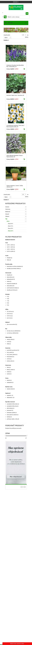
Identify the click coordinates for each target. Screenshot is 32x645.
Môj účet (15, 2)
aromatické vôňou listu (12, 406)
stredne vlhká (10, 339)
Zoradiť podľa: (7, 35)
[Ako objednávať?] (16, 463)
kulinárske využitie (11, 412)
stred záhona (10, 285)
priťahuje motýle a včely (12, 419)
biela (8, 367)
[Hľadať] (5, 17)
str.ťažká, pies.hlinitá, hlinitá (13, 268)
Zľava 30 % (10, 228)
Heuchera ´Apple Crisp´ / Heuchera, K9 (15, 95)
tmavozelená (10, 356)
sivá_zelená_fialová (11, 354)
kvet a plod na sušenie (12, 414)
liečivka (8, 416)
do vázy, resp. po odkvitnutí (13, 330)
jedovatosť (9, 410)
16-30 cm (9, 313)
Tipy (6, 218)
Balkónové (7, 211)
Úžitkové (7, 216)
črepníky (9, 275)
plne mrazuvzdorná (11, 324)
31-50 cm (9, 315)
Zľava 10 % (10, 230)
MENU (10, 23)
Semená (7, 206)
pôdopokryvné (10, 279)
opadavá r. (9, 395)
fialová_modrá (10, 369)
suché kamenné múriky (12, 287)
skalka (8, 281)
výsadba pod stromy (11, 290)
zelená (8, 358)
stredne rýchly (10, 389)
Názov (6, 37)
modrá (8, 371)
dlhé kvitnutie (10, 408)
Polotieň (9, 257)
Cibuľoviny (7, 209)
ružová (8, 373)
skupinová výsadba (11, 283)
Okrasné (7, 214)
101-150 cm (9, 311)
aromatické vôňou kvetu (12, 404)
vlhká (8, 343)
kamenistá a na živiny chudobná (14, 266)
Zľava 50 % (10, 223)
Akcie (8, 221)
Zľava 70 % (10, 226)
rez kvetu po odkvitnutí (12, 333)
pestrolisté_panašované (12, 350)
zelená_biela (10, 361)
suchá (8, 341)
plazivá (8, 380)
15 (23, 35)
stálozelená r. (10, 397)
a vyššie (10, 251)
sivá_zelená (9, 352)
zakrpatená (9, 382)
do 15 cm (9, 318)
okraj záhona (10, 277)
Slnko (8, 260)
